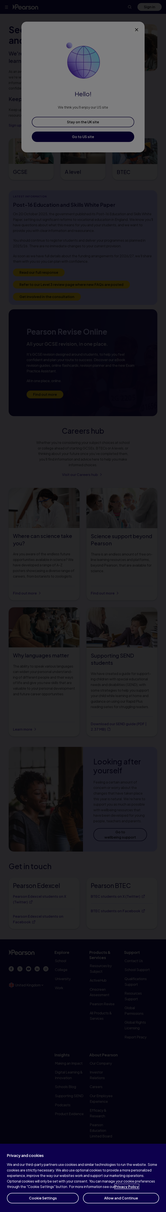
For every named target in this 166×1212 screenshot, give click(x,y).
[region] (83, 1178)
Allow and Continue (121, 1198)
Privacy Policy (127, 1186)
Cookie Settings (43, 1198)
